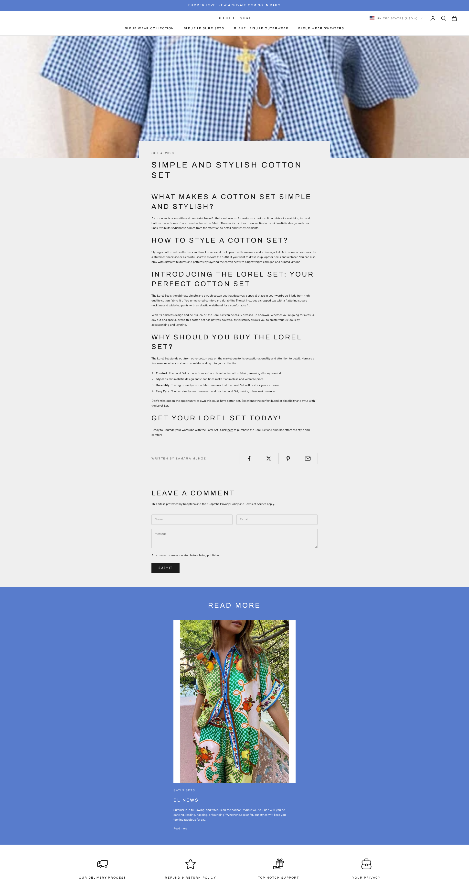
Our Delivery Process (102, 877)
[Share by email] (308, 458)
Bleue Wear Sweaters (321, 28)
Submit (165, 568)
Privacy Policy (229, 504)
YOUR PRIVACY (366, 877)
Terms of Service (255, 504)
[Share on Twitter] (268, 458)
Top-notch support (278, 877)
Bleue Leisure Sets (204, 28)
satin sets (184, 790)
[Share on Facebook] (249, 458)
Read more (180, 828)
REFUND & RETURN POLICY (190, 877)
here (230, 430)
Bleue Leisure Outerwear (261, 28)
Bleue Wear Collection (149, 28)
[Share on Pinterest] (288, 458)
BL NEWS (186, 800)
